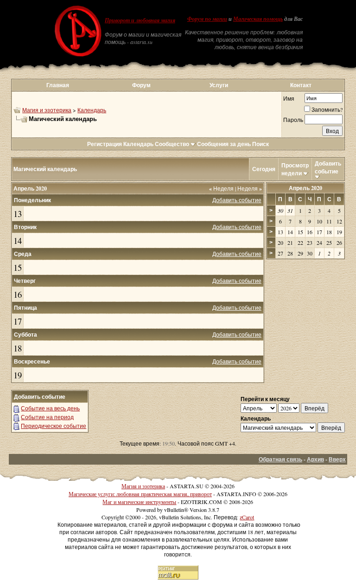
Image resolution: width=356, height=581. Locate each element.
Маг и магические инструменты (139, 501)
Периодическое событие (53, 425)
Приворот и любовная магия (140, 20)
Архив (315, 459)
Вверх (337, 459)
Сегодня (263, 169)
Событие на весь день (50, 408)
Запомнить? (327, 109)
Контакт (301, 85)
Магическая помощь (258, 19)
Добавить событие (328, 167)
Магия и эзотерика (46, 110)
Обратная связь (280, 459)
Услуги (219, 85)
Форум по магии (207, 19)
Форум (141, 85)
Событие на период (47, 417)
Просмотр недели (295, 169)
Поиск (260, 144)
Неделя (221, 188)
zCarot (247, 517)
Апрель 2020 (305, 188)
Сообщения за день (224, 144)
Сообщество (172, 144)
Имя (288, 98)
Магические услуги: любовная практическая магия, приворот (140, 494)
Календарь (91, 110)
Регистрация (104, 144)
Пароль (293, 119)
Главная (57, 85)
